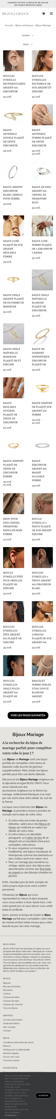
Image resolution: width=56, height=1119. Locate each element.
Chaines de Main (11, 1001)
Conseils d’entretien (13, 1020)
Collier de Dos (34, 837)
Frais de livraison (11, 1060)
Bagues (6, 983)
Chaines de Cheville (13, 1004)
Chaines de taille (11, 997)
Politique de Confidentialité (16, 1050)
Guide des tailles (11, 1023)
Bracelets (7, 990)
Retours (7, 1046)
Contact (7, 1030)
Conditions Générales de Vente (18, 1042)
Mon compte (9, 1027)
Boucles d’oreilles (12, 986)
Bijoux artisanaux (24, 25)
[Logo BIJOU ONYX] (16, 12)
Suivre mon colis (11, 1057)
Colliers (7, 993)
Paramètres (10, 1115)
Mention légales (11, 1053)
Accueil (9, 25)
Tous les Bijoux (10, 1008)
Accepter (43, 1096)
